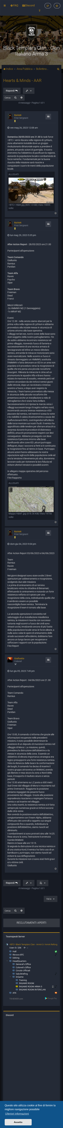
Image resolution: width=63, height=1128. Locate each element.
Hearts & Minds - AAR (22, 80)
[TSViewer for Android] (51, 998)
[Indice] (31, 32)
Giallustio (19, 658)
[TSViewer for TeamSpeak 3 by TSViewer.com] (15, 998)
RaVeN (17, 115)
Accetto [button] (18, 1122)
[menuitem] (14, 5)
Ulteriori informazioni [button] (17, 1113)
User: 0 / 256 (15, 947)
